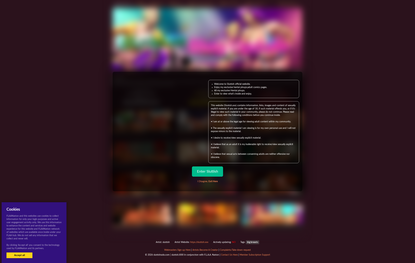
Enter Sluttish (207, 171)
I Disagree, (207, 181)
